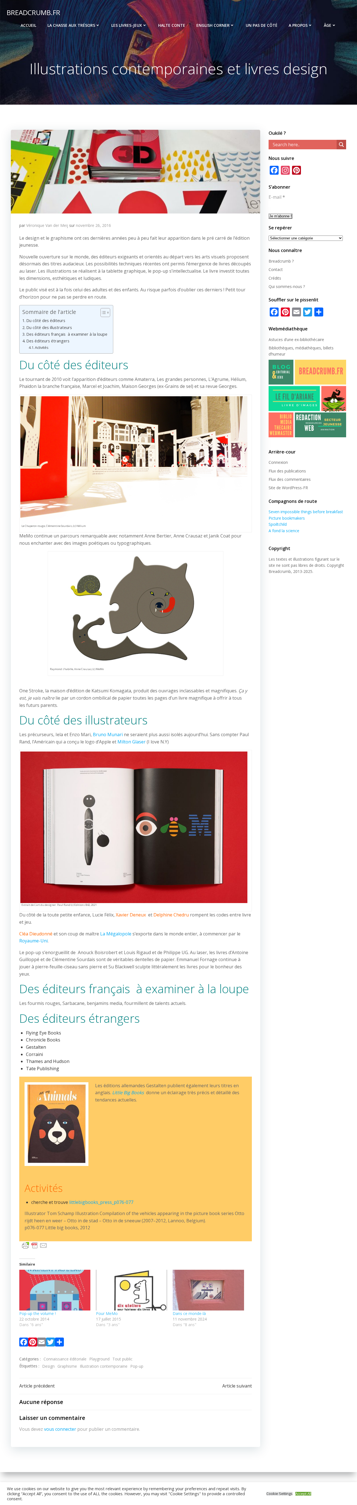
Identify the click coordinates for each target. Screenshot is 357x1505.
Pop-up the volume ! (37, 1313)
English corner (213, 25)
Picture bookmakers (287, 518)
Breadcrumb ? (281, 261)
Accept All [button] (303, 1494)
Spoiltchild (278, 524)
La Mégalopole (115, 934)
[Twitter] (50, 1343)
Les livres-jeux (126, 25)
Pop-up (136, 1366)
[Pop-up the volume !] (54, 1290)
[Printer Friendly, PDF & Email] (34, 1245)
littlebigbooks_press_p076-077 (101, 1202)
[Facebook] (23, 1343)
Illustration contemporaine (103, 1366)
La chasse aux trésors (71, 25)
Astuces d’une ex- (284, 339)
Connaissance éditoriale (65, 1359)
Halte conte (171, 25)
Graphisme (67, 1366)
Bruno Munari (108, 734)
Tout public (122, 1359)
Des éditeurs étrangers (47, 341)
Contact (276, 269)
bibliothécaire (312, 339)
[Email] (41, 1343)
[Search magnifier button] (341, 144)
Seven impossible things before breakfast (306, 511)
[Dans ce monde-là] (208, 1290)
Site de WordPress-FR (288, 487)
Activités (42, 347)
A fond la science (284, 530)
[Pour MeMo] (131, 1290)
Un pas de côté (262, 25)
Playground (99, 1359)
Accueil (28, 25)
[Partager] (59, 1343)
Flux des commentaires (290, 479)
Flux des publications (287, 471)
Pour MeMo (107, 1313)
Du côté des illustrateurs (49, 327)
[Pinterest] (32, 1343)
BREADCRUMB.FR (33, 12)
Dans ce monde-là (189, 1313)
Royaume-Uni (33, 941)
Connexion (278, 462)
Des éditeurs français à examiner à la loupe (66, 334)
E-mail (277, 197)
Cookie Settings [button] (279, 1494)
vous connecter (60, 1429)
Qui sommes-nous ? (287, 286)
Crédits (275, 278)
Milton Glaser (131, 742)
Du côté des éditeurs (45, 320)
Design (48, 1366)
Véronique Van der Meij (47, 225)
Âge (327, 25)
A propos (298, 25)
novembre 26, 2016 (93, 225)
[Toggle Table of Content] (102, 312)
